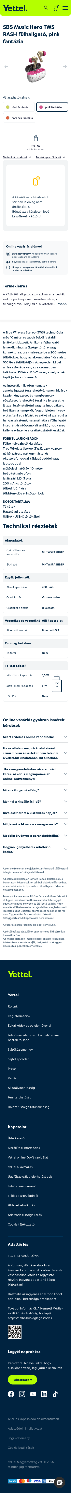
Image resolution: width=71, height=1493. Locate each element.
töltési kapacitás (35, 149)
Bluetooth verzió (17, 630)
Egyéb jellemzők (17, 577)
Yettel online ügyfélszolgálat (28, 1157)
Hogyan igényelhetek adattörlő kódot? (26, 849)
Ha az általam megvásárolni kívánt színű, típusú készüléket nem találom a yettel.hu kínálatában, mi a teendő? (31, 753)
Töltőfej (11, 652)
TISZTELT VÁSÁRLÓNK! (23, 1255)
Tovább (61, 304)
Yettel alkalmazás (20, 1167)
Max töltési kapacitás (20, 685)
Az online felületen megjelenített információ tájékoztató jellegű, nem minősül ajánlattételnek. (35, 870)
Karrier (13, 1078)
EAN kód (12, 564)
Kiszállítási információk (24, 1148)
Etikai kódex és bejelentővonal (29, 1025)
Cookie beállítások (21, 1447)
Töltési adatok (15, 665)
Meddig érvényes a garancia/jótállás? (31, 835)
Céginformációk (19, 1016)
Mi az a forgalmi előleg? (21, 790)
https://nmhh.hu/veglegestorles (30, 1318)
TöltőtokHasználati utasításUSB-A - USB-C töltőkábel (21, 508)
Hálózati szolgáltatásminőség (29, 1107)
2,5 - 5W (35, 146)
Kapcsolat (17, 1126)
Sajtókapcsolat (18, 1059)
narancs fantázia (22, 117)
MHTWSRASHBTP (53, 552)
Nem (45, 652)
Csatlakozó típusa (17, 607)
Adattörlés (18, 1244)
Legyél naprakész (24, 1351)
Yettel (13, 994)
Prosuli (12, 1068)
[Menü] (65, 8)
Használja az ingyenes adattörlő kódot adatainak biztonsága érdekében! (35, 1296)
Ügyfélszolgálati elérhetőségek (30, 1176)
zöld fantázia (20, 107)
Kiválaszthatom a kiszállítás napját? (30, 813)
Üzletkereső (16, 1138)
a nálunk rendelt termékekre (34, 269)
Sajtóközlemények (20, 1049)
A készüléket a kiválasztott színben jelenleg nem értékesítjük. (31, 206)
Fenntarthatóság (20, 1097)
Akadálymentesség (21, 1087)
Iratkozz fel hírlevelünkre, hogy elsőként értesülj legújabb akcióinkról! (35, 1365)
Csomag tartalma (18, 643)
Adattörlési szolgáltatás (25, 1215)
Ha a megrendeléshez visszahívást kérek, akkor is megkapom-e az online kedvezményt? (29, 774)
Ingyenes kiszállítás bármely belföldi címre (34, 261)
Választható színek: (16, 97)
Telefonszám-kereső (22, 1186)
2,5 (56, 683)
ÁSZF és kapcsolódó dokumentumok (33, 1419)
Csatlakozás (14, 597)
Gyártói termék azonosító (16, 552)
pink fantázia (53, 107)
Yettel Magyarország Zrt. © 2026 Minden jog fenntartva (31, 1464)
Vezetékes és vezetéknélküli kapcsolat (34, 620)
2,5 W (50, 677)
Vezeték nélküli (51, 597)
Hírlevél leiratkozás (21, 1205)
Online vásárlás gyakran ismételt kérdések (34, 722)
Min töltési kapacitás (19, 675)
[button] (59, 1482)
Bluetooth (48, 607)
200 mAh (47, 587)
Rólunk (13, 1006)
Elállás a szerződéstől (23, 1195)
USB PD (11, 696)
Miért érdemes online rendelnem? (28, 737)
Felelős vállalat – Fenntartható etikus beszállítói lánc (33, 1037)
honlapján (46, 1313)
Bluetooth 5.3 (50, 630)
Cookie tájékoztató (21, 1224)
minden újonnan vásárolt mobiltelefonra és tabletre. (35, 255)
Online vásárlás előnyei (24, 246)
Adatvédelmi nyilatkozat (25, 1428)
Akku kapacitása (17, 587)
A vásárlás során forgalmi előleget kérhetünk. (29, 924)
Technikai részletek (30, 526)
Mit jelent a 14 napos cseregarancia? (30, 824)
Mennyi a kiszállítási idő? (22, 801)
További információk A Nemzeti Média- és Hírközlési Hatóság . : (35, 1313)
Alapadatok (14, 540)
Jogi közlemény (19, 1438)
